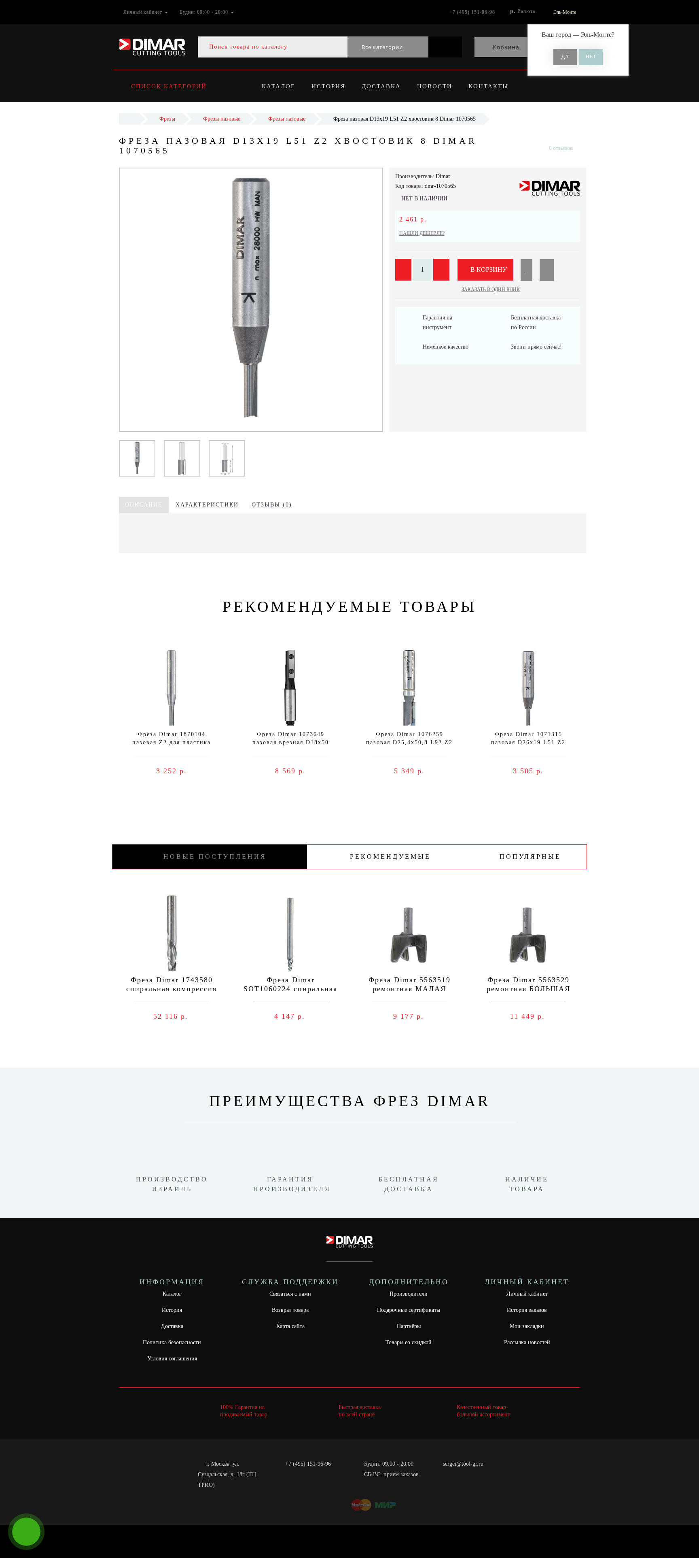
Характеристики (207, 505)
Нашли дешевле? (422, 233)
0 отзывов (561, 148)
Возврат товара (290, 1310)
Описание (144, 505)
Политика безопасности (172, 1342)
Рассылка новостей (527, 1342)
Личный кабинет (527, 1294)
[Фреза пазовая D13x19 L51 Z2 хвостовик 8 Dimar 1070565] (137, 457)
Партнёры (409, 1326)
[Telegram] (452, 1475)
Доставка (381, 86)
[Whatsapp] (438, 1473)
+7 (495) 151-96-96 (308, 1464)
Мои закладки (527, 1326)
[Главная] (129, 119)
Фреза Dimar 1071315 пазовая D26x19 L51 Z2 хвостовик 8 (528, 742)
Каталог (278, 86)
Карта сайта (290, 1326)
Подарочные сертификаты (408, 1310)
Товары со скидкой (409, 1342)
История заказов (527, 1310)
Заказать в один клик (491, 289)
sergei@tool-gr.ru (463, 1464)
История (328, 86)
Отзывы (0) (272, 505)
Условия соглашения (172, 1359)
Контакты (488, 86)
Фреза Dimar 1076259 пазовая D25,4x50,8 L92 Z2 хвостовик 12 (409, 742)
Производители (409, 1294)
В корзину (488, 269)
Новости (434, 86)
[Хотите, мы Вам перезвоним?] (26, 1531)
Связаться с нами (290, 1294)
